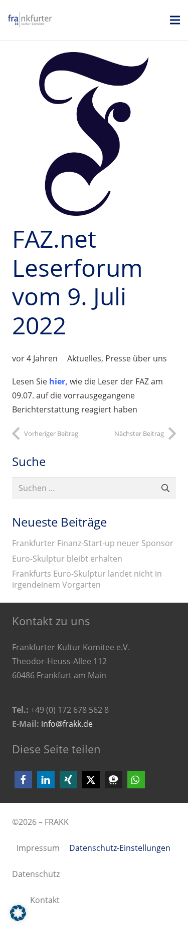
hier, (58, 381)
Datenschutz (36, 873)
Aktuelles (84, 358)
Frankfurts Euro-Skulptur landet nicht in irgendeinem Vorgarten (87, 579)
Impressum (38, 847)
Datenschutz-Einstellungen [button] (119, 847)
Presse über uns (136, 358)
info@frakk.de (67, 723)
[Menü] (174, 20)
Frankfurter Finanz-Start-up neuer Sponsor (92, 543)
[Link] (36, 20)
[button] (23, 779)
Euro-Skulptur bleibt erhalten (67, 558)
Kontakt (45, 899)
